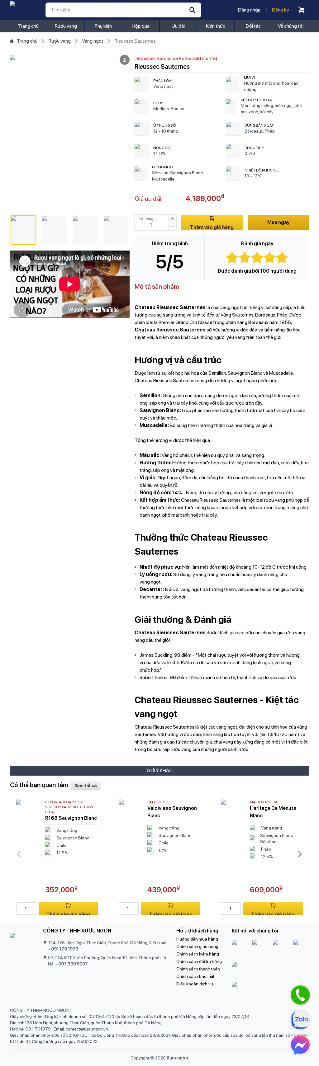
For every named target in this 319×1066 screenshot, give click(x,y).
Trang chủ (28, 26)
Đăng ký (280, 10)
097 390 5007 (73, 963)
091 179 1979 (64, 948)
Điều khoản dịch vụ (194, 983)
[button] (23, 230)
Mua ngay (278, 222)
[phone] (300, 995)
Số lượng (146, 219)
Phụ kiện (103, 26)
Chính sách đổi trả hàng (199, 961)
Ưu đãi (178, 26)
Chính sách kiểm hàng (197, 953)
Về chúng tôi (290, 26)
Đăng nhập (249, 10)
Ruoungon (177, 1057)
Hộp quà (141, 26)
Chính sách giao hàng (197, 946)
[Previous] (19, 854)
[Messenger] (300, 1045)
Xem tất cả (85, 785)
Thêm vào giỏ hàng (212, 227)
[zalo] (300, 1020)
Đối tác (253, 26)
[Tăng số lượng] (172, 219)
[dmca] (270, 989)
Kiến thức (215, 26)
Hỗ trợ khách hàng (197, 931)
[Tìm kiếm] (123, 9)
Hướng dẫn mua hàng (197, 939)
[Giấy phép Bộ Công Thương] (270, 970)
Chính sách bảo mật (195, 976)
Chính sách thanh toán (198, 968)
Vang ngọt (92, 41)
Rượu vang (66, 26)
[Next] (300, 854)
